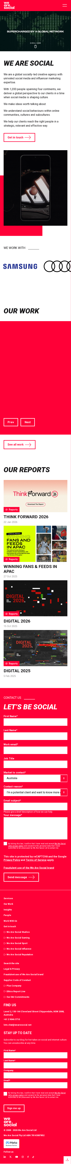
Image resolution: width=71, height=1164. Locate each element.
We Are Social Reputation (20, 954)
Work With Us (10, 921)
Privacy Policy (12, 860)
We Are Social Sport (17, 943)
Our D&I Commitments (18, 997)
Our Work (8, 904)
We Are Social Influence (19, 948)
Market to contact (15, 772)
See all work (16, 444)
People (7, 915)
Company (8, 1070)
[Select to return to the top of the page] (9, 5)
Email (7, 1080)
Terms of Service (36, 860)
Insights (8, 909)
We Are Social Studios (18, 932)
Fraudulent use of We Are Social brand (23, 974)
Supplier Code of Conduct (17, 980)
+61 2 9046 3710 (12, 1019)
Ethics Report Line (16, 991)
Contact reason (13, 786)
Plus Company (14, 985)
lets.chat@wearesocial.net (17, 1025)
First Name (11, 716)
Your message (13, 815)
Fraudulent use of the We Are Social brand (29, 867)
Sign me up (14, 1108)
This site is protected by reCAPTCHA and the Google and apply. (35, 858)
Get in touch (15, 137)
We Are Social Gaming (18, 937)
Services (8, 898)
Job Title (9, 758)
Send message (17, 877)
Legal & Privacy (12, 969)
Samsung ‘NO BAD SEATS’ (35, 370)
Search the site (11, 963)
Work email (11, 744)
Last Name (10, 730)
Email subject (12, 800)
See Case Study (14, 409)
